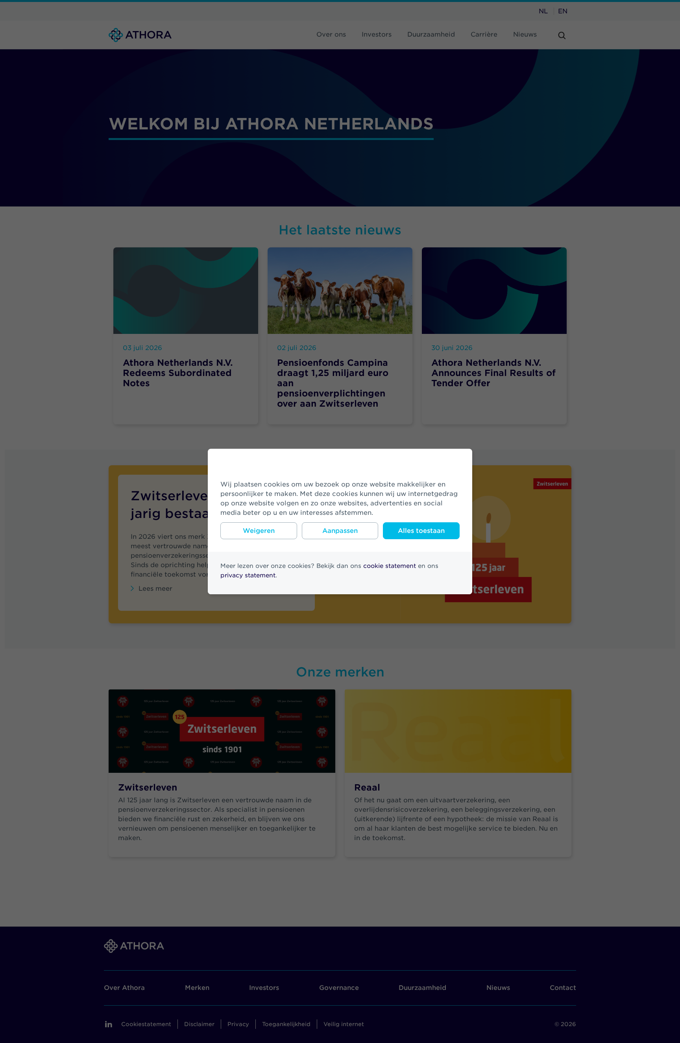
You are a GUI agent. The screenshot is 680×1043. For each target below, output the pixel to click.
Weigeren (259, 530)
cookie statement (389, 565)
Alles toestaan (421, 530)
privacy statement (247, 575)
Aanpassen (340, 530)
